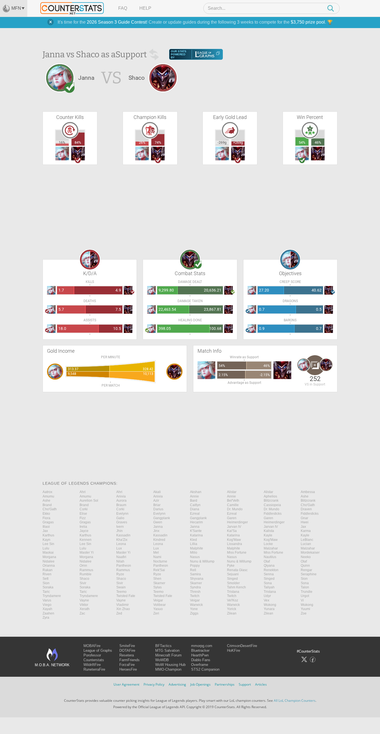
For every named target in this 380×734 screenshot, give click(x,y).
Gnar (304, 518)
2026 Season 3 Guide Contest (116, 22)
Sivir (83, 583)
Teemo (121, 592)
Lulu (46, 548)
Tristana (233, 592)
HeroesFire (128, 669)
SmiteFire (127, 646)
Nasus (195, 557)
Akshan (195, 492)
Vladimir (122, 605)
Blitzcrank (271, 500)
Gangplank (161, 518)
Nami (157, 557)
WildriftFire (92, 665)
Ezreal (195, 514)
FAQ (122, 8)
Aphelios (270, 496)
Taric (46, 592)
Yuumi (305, 609)
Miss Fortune (236, 552)
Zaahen (48, 613)
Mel (156, 552)
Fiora (46, 518)
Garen (231, 518)
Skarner (159, 583)
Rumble (86, 574)
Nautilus (270, 557)
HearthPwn (200, 655)
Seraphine (309, 574)
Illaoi (46, 527)
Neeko (306, 557)
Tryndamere (52, 596)
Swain (121, 587)
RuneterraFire (94, 669)
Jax (303, 527)
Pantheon (123, 566)
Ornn (83, 566)
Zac (82, 613)
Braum (121, 505)
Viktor (84, 605)
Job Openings (200, 684)
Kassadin (123, 535)
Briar (157, 505)
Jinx (156, 531)
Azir (156, 500)
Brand (47, 505)
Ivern (120, 527)
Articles (261, 684)
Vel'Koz (232, 600)
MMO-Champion (168, 669)
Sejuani (233, 574)
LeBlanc (307, 540)
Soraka (48, 587)
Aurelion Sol (89, 500)
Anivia (121, 496)
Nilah (120, 561)
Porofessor (92, 655)
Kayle (268, 535)
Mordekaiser (310, 552)
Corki (84, 509)
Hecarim (196, 522)
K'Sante (196, 531)
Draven (306, 509)
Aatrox (47, 492)
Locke (268, 544)
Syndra (195, 587)
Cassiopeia (272, 505)
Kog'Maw (234, 540)
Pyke (231, 566)
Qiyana (269, 566)
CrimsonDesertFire (242, 646)
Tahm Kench (236, 587)
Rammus (86, 570)
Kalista (269, 531)
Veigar (158, 600)
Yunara (269, 609)
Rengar (306, 570)
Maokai (48, 552)
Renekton (271, 570)
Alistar (231, 492)
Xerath (85, 609)
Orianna (49, 566)
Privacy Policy (154, 684)
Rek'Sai (159, 570)
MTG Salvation (167, 650)
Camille (233, 505)
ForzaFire (127, 665)
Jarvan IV (234, 527)
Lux (119, 548)
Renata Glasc (237, 570)
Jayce (84, 531)
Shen (157, 579)
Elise (83, 514)
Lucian (306, 544)
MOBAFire (91, 646)
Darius (158, 509)
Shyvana (196, 579)
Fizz (83, 518)
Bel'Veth (233, 500)
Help (145, 8)
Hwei (305, 522)
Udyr (267, 596)
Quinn (305, 566)
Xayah (47, 609)
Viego (47, 605)
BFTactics (163, 646)
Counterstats (93, 660)
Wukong (270, 605)
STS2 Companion (205, 669)
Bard (193, 500)
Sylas (157, 587)
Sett (45, 579)
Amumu (48, 496)
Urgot (305, 596)
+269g (238, 142)
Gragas (48, 522)
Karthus (48, 535)
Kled (193, 540)
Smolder (233, 583)
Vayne (84, 600)
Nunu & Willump (202, 561)
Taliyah (269, 587)
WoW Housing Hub (170, 665)
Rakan (48, 570)
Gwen (157, 522)
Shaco (84, 579)
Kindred (159, 540)
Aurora (121, 500)
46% (318, 142)
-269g (222, 142)
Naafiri (121, 557)
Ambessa (308, 492)
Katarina (196, 535)
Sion (304, 579)
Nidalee (49, 561)
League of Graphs (97, 650)
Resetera (126, 655)
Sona (268, 583)
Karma (306, 531)
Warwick (196, 605)
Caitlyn (195, 505)
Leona (121, 544)
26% (142, 142)
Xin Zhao (123, 609)
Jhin (119, 531)
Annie (194, 496)
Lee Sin (48, 544)
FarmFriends (129, 660)
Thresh (195, 592)
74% (158, 142)
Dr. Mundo (235, 509)
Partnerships (225, 684)
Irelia (83, 527)
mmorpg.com (201, 646)
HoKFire (233, 650)
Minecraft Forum (168, 655)
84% (78, 142)
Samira (195, 574)
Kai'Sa (232, 531)
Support (245, 684)
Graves (121, 522)
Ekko (46, 514)
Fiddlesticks (273, 514)
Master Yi (87, 552)
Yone (194, 609)
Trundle (306, 592)
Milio (193, 552)
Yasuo (158, 609)
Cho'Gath (308, 505)
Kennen (86, 540)
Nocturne (160, 561)
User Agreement (126, 684)
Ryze (120, 574)
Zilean (231, 613)
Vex (266, 600)
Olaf (267, 561)
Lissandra (234, 544)
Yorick (231, 609)
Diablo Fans (200, 660)
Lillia (193, 544)
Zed (119, 613)
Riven (47, 574)
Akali (157, 492)
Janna (158, 527)
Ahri (83, 492)
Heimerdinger (237, 522)
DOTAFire (127, 650)
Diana (194, 509)
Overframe (199, 665)
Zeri (156, 613)
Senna (269, 574)
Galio (120, 518)
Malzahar (271, 548)
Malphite (196, 548)
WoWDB (162, 660)
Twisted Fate (125, 596)
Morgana (49, 557)
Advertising (177, 684)
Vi (302, 600)
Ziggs (194, 613)
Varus (47, 600)
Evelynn (122, 514)
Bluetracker (200, 650)
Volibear (159, 605)
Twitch (194, 596)
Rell (193, 570)
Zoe (304, 613)
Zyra (46, 617)
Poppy (195, 566)
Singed (232, 579)
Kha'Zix (121, 540)
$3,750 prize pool (308, 22)
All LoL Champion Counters (294, 700)
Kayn (46, 540)
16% (62, 142)
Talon (305, 587)
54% (302, 142)
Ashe (305, 496)
